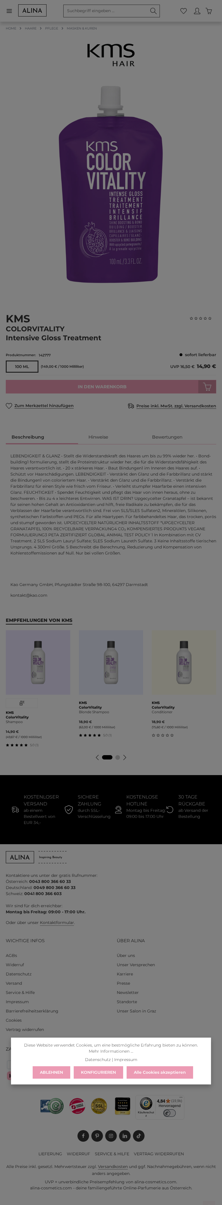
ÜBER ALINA (131, 940)
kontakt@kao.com (28, 595)
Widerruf (15, 964)
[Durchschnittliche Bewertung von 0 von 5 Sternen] (203, 318)
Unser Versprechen (136, 964)
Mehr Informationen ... (111, 1051)
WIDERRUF (78, 1153)
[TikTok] (139, 1136)
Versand (14, 983)
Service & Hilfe (20, 992)
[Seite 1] (107, 757)
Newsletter (128, 992)
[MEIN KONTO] (197, 11)
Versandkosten (113, 1166)
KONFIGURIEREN (98, 1072)
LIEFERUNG (50, 1153)
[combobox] (105, 11)
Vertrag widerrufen (25, 1029)
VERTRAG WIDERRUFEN (159, 1153)
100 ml (22, 366)
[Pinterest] (97, 1136)
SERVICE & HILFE (112, 1153)
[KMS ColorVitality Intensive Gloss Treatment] (111, 184)
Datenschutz (19, 974)
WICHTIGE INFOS (25, 940)
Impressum (17, 1001)
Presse (123, 983)
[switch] (169, 1113)
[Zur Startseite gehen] (32, 10)
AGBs (11, 955)
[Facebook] (83, 1136)
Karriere (125, 974)
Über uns (126, 955)
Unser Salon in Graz (136, 1011)
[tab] (42, 437)
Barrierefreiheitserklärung (32, 1011)
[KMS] (111, 55)
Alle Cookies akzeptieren (160, 1072)
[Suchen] (153, 11)
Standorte (127, 1001)
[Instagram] (111, 1136)
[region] (111, 184)
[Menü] (12, 11)
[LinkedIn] (125, 1136)
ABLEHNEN (51, 1072)
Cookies (14, 1020)
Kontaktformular (57, 922)
